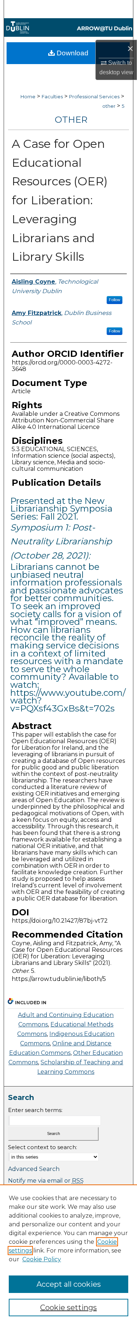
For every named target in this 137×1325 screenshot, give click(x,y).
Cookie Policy (41, 1259)
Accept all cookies (69, 1284)
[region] (68, 1254)
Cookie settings (68, 1307)
